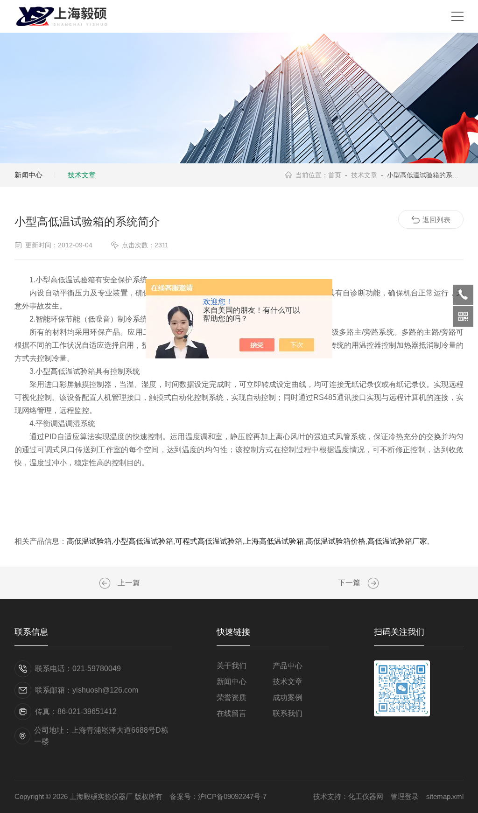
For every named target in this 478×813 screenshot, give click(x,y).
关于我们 (231, 666)
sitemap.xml (445, 796)
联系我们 (287, 713)
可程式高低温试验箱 (208, 541)
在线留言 (231, 713)
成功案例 (287, 697)
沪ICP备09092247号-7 (232, 796)
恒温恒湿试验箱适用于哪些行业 (106, 583)
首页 (334, 175)
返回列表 (436, 220)
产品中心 (287, 666)
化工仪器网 (365, 796)
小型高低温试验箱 (143, 541)
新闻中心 (28, 175)
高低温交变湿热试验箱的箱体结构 (372, 583)
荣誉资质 (231, 697)
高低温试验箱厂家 (397, 541)
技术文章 (82, 175)
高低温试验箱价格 (336, 541)
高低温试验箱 (89, 541)
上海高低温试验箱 (274, 541)
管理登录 (405, 796)
